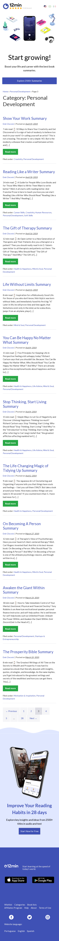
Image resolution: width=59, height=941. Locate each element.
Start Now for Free (29, 831)
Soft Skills (28, 215)
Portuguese (10, 931)
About (34, 907)
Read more (11, 152)
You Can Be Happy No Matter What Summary (27, 340)
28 (22, 718)
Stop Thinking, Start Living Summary (24, 404)
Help (26, 907)
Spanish (30, 931)
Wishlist (8, 904)
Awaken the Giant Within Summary (24, 590)
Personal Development (20, 91)
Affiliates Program (13, 907)
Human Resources (43, 212)
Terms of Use (45, 907)
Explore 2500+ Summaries (29, 80)
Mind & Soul (37, 269)
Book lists (32, 904)
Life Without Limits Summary (27, 284)
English (21, 931)
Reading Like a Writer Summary (29, 171)
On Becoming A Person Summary (22, 526)
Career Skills (19, 212)
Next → (33, 718)
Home (5, 91)
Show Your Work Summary (25, 118)
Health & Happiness (23, 269)
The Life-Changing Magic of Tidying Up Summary (25, 468)
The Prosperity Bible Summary (28, 651)
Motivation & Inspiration (25, 695)
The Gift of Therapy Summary (27, 228)
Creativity (18, 159)
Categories (19, 904)
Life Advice (37, 386)
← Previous (11, 711)
